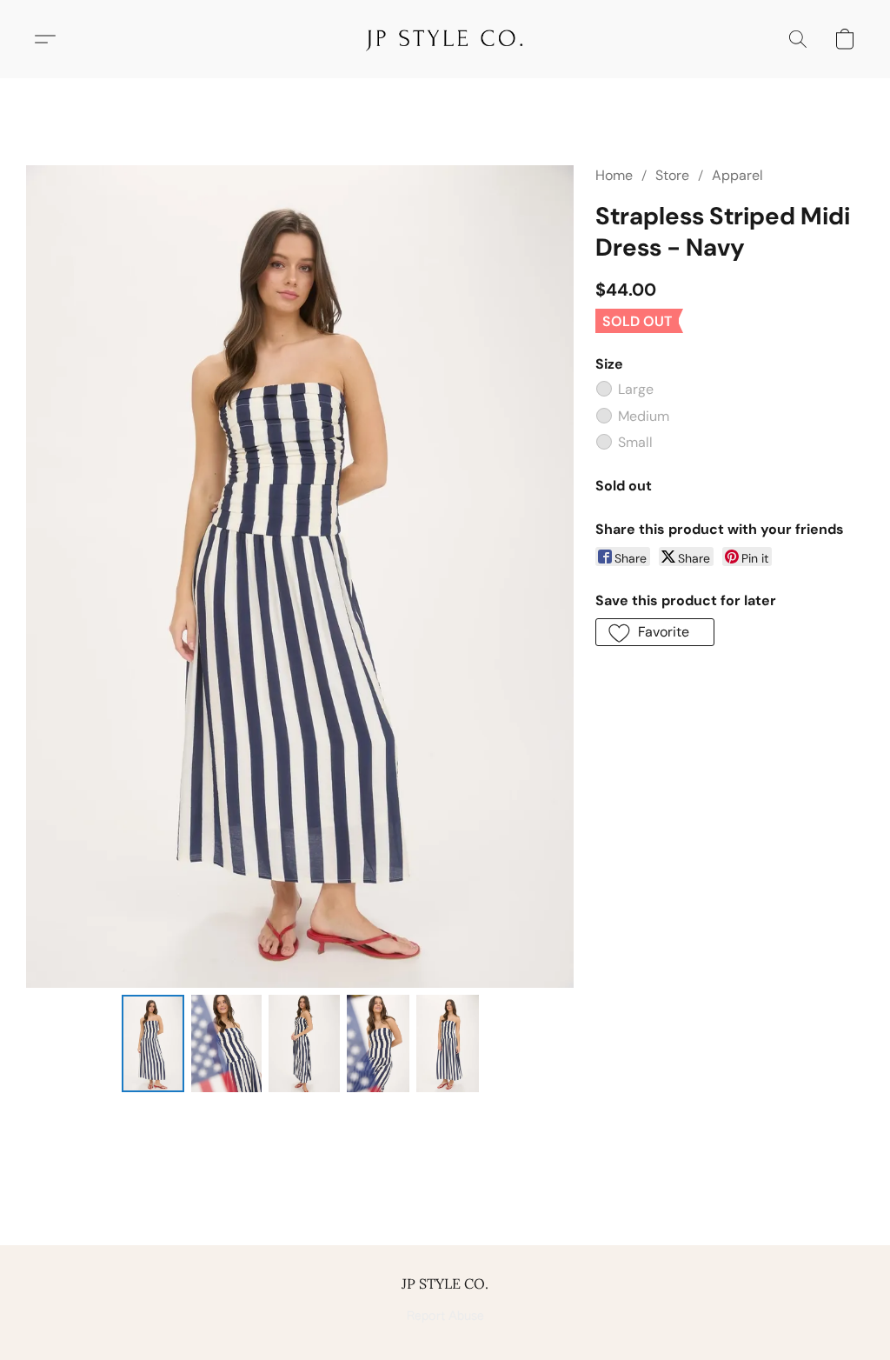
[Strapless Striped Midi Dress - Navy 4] (447, 1043)
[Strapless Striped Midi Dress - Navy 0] (153, 1043)
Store (672, 175)
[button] (445, 39)
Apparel (737, 175)
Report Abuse (445, 1316)
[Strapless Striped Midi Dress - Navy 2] (304, 1043)
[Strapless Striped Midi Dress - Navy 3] (378, 1043)
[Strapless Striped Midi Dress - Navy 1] (226, 1043)
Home (614, 175)
